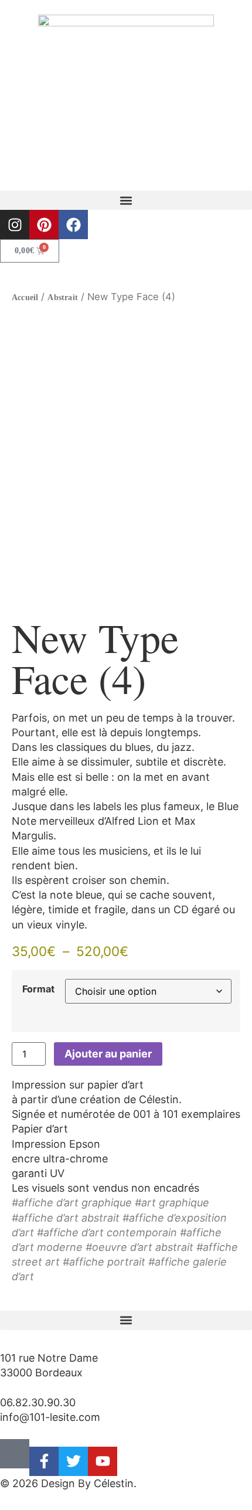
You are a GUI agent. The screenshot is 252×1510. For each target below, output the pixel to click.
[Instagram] (14, 224)
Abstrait (62, 297)
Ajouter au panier (108, 1054)
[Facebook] (73, 224)
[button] (126, 200)
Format (38, 989)
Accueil (25, 297)
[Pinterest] (44, 224)
